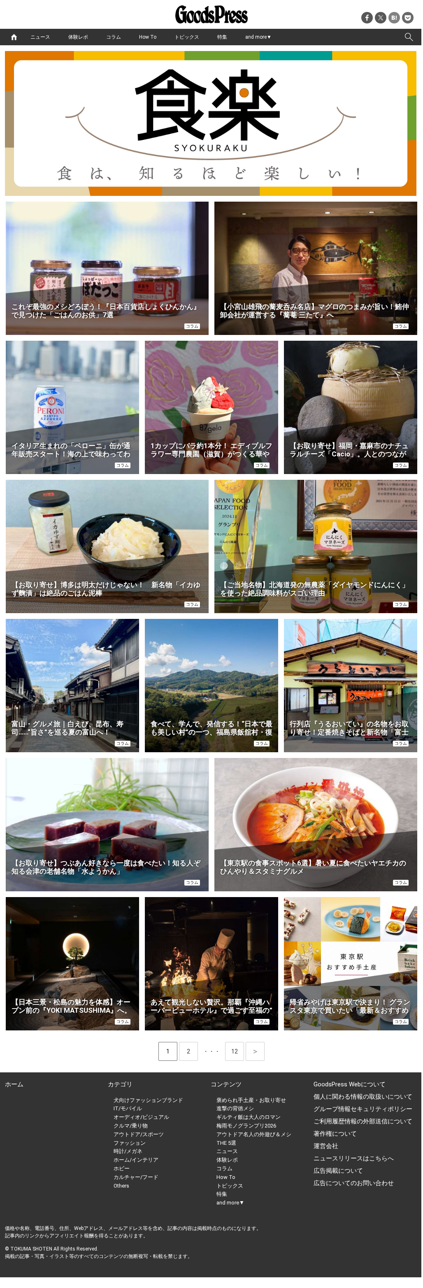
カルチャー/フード (136, 1177)
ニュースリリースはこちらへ (354, 1158)
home (14, 37)
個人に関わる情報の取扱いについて (363, 1096)
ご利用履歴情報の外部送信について (363, 1121)
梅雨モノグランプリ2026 (246, 1126)
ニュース (40, 37)
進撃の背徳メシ (235, 1108)
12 (237, 1051)
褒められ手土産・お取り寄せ (251, 1100)
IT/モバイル (128, 1108)
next (255, 1051)
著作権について (335, 1133)
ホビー (122, 1168)
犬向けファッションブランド (148, 1100)
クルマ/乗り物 (131, 1126)
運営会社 (326, 1146)
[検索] (409, 37)
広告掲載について (338, 1170)
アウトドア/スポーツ (139, 1134)
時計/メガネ (128, 1151)
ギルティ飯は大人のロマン (248, 1117)
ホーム (14, 1084)
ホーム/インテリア (136, 1160)
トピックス (186, 37)
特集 (222, 37)
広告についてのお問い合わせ (354, 1183)
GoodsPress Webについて (350, 1084)
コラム (113, 37)
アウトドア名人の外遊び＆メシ (253, 1134)
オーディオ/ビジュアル (141, 1117)
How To (147, 37)
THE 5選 (226, 1143)
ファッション (130, 1143)
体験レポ (78, 37)
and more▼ (258, 37)
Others (121, 1186)
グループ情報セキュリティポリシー (363, 1109)
